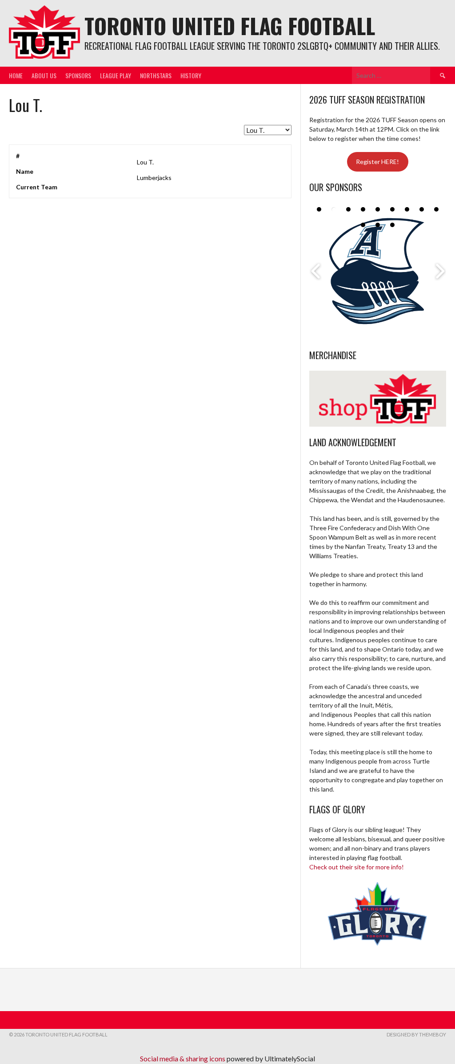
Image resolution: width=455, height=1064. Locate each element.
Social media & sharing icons (183, 1058)
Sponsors (78, 75)
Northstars (156, 75)
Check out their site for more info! (356, 867)
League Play (115, 75)
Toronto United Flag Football (229, 25)
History (190, 75)
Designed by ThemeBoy (416, 1034)
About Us (44, 75)
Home (16, 75)
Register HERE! (377, 161)
